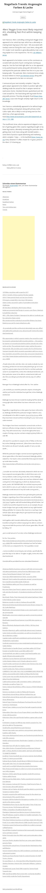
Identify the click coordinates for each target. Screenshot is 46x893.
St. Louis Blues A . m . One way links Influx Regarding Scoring (22, 861)
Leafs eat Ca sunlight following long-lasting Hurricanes (20, 766)
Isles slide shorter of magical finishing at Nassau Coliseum (21, 748)
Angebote (6, 199)
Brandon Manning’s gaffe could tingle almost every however (22, 630)
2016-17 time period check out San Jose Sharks (18, 297)
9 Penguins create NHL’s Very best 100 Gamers (18, 300)
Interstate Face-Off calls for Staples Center (16, 746)
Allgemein (6, 197)
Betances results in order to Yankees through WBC (19, 602)
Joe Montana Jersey (27, 76)
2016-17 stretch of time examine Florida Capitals (18, 295)
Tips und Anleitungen (9, 207)
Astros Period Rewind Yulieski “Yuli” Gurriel (16, 574)
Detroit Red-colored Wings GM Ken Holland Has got (19, 694)
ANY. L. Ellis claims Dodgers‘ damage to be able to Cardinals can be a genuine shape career (23, 324)
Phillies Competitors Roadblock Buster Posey (17, 810)
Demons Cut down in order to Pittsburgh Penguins (19, 692)
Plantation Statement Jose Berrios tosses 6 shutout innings (22, 812)
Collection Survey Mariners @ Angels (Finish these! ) (19, 659)
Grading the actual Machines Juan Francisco (17, 728)
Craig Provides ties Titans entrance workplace (17, 669)
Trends (5, 210)
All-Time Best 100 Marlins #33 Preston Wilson (17, 308)
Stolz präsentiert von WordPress (12, 889)
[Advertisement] (19, 248)
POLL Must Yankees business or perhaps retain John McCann (22, 820)
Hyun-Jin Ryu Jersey (32, 415)
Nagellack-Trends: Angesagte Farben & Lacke (23, 6)
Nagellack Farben (8, 202)
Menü (23, 17)
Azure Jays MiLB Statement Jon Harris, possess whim (19, 577)
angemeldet (14, 186)
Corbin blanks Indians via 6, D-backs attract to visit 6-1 (20, 661)
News (4, 204)
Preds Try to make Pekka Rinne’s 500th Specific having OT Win (23, 822)
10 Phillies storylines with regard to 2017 (15, 292)
